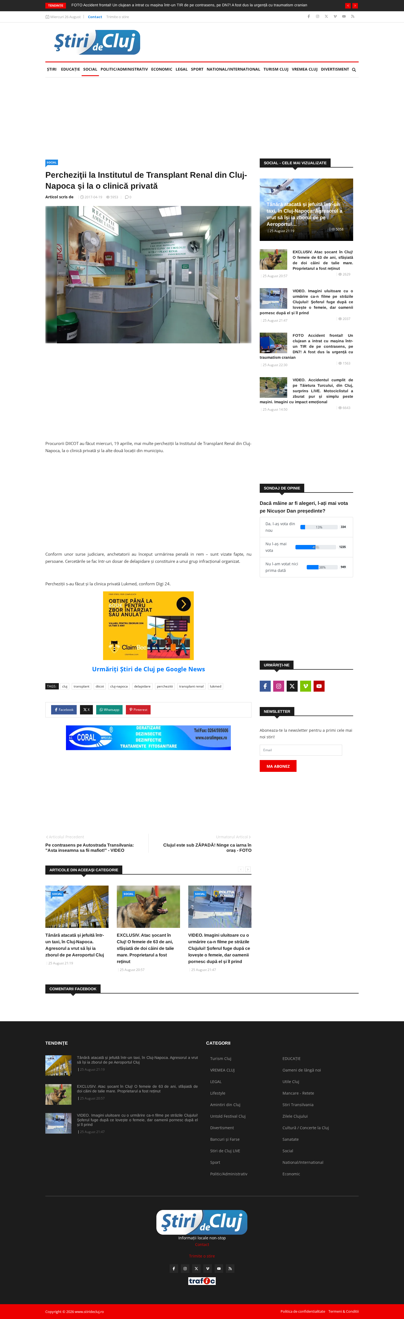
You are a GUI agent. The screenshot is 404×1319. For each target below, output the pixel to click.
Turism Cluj (276, 69)
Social (90, 69)
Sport (197, 69)
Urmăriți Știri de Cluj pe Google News (148, 669)
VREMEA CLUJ (305, 69)
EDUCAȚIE (71, 69)
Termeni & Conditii (343, 1311)
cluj (64, 686)
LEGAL (182, 69)
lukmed (215, 686)
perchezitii (165, 686)
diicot (100, 686)
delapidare (142, 686)
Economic (161, 69)
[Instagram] (318, 16)
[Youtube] (344, 16)
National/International (233, 69)
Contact (95, 16)
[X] (327, 16)
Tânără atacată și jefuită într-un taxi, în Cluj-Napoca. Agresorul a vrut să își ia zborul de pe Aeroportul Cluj (137, 1059)
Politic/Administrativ (124, 69)
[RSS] (353, 16)
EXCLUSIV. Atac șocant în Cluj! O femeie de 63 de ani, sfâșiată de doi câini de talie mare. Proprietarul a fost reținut (145, 948)
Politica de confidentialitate (303, 1311)
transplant (81, 686)
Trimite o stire (117, 16)
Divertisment (335, 69)
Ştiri (52, 69)
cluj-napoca (119, 686)
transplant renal (191, 686)
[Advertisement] (259, 42)
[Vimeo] (335, 16)
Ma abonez (278, 766)
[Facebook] (309, 16)
